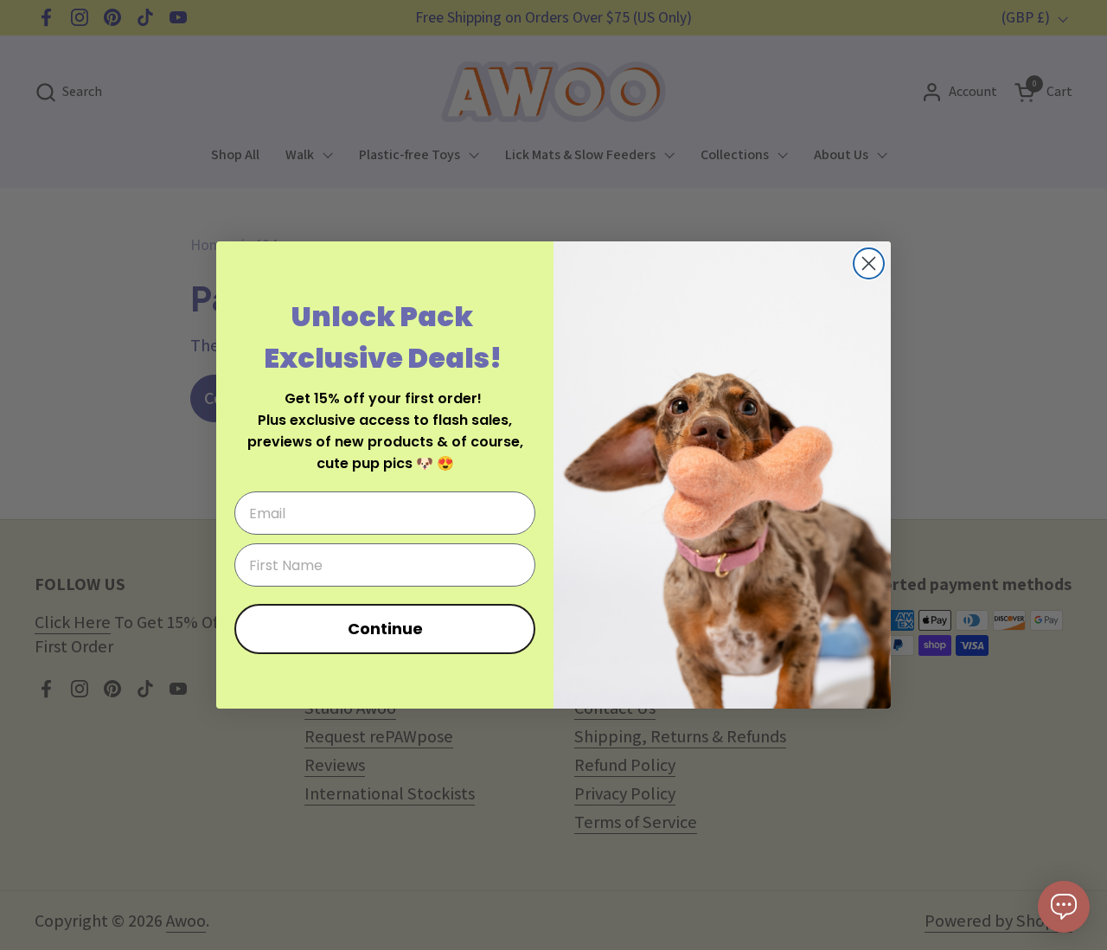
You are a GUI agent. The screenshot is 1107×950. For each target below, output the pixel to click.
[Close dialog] (869, 263)
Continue (385, 628)
